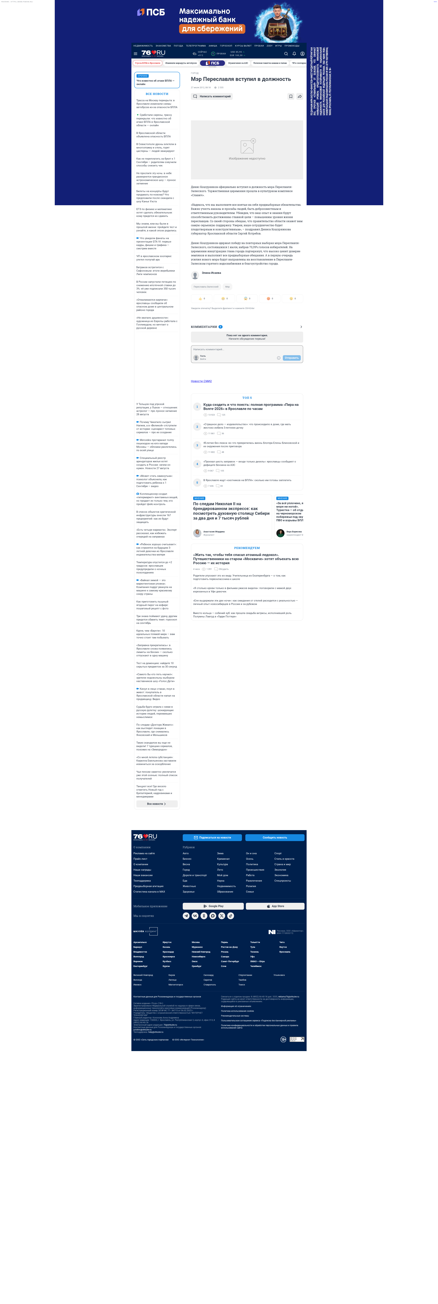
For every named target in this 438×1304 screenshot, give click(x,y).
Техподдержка (142, 880)
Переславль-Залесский (206, 286)
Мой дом (222, 875)
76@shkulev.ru (170, 1025)
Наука (220, 880)
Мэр (227, 286)
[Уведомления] (294, 53)
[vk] (195, 915)
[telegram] (186, 915)
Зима (220, 853)
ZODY (270, 46)
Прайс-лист (140, 858)
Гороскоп (226, 46)
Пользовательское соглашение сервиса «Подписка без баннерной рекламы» (258, 1020)
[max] (212, 915)
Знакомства (163, 46)
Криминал (223, 858)
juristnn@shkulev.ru (142, 1029)
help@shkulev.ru (155, 1032)
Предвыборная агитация (148, 886)
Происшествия (255, 869)
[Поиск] (286, 53)
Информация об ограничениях (236, 1006)
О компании (140, 864)
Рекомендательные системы (235, 1016)
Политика (252, 864)
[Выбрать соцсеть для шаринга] (299, 96)
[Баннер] (212, 63)
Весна (186, 864)
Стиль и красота (284, 858)
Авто (186, 853)
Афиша (213, 46)
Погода (178, 46)
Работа (250, 875)
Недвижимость (143, 46)
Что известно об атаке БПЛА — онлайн (155, 82)
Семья (250, 891)
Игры (278, 46)
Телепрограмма (196, 46)
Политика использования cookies (237, 1011)
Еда (185, 880)
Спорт (278, 853)
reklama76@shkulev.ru (288, 996)
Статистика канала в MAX (149, 891)
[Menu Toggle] (135, 53)
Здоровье (189, 891)
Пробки (259, 46)
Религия (251, 886)
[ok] (204, 915)
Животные (189, 886)
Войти (203, 359)
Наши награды (142, 869)
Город (186, 869)
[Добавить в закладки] (290, 96)
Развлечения (254, 880)
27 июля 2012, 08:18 (201, 87)
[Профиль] (302, 53)
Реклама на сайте (144, 853)
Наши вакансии (143, 875)
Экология (280, 869)
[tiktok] (230, 915)
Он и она (251, 853)
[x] (221, 915)
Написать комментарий (215, 96)
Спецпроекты (282, 880)
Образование (225, 891)
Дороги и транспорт (195, 875)
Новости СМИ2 (201, 381)
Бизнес (187, 858)
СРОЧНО (142, 76)
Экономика (281, 875)
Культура (222, 864)
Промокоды (292, 46)
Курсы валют (243, 46)
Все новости (157, 94)
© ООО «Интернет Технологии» (188, 1039)
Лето (220, 869)
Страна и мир (282, 864)
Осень (249, 858)
